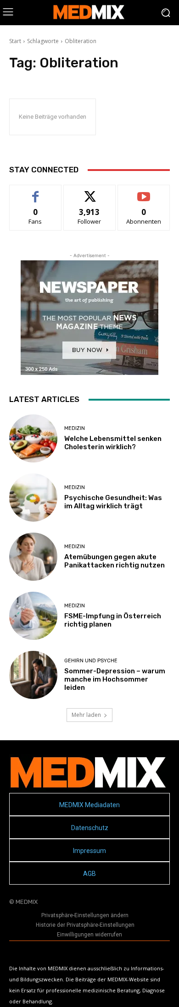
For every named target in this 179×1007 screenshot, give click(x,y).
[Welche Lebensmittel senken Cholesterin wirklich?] (33, 438)
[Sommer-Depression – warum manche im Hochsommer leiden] (33, 675)
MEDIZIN (74, 428)
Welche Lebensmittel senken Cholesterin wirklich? (113, 443)
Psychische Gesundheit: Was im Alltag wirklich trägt (113, 502)
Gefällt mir (35, 191)
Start (15, 41)
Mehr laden (86, 715)
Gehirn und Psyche (90, 660)
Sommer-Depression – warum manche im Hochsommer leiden (114, 679)
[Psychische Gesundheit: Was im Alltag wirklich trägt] (33, 497)
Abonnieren (144, 191)
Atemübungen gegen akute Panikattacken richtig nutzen (114, 561)
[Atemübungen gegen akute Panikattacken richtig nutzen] (33, 557)
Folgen (89, 191)
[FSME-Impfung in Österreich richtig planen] (33, 616)
